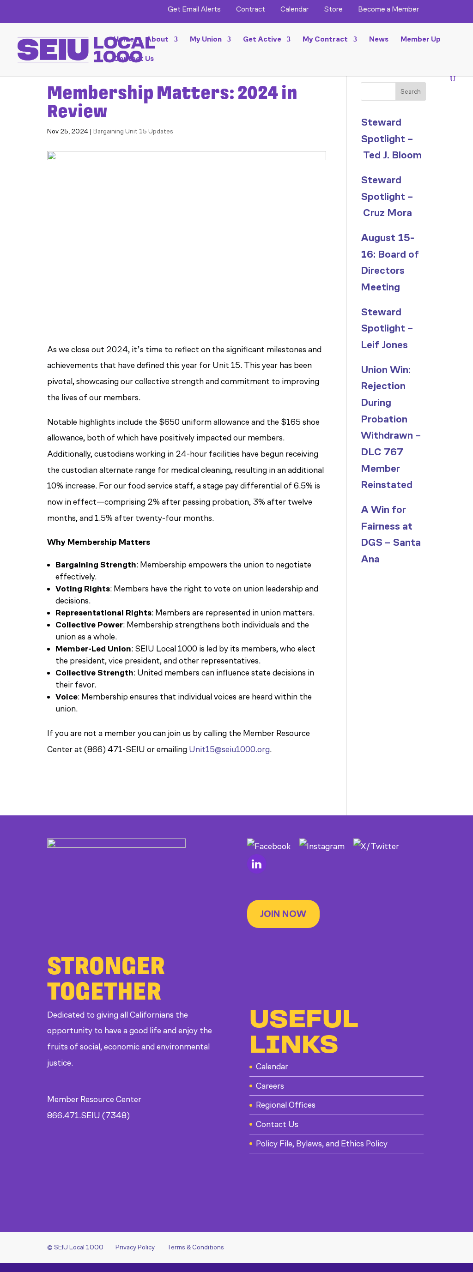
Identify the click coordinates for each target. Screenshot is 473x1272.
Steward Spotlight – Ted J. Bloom (391, 138)
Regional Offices (285, 1105)
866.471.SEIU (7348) (88, 1115)
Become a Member (388, 9)
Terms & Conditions (195, 1247)
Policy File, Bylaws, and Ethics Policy (322, 1144)
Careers (270, 1086)
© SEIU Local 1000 (75, 1247)
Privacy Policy (135, 1247)
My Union (206, 39)
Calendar (294, 9)
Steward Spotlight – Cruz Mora (387, 196)
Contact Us (134, 59)
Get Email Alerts (194, 9)
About (157, 39)
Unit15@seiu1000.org (229, 749)
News (378, 39)
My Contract (325, 39)
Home (124, 39)
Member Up (420, 39)
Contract (250, 9)
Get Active (262, 39)
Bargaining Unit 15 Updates (133, 131)
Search (410, 92)
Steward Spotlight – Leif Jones (387, 328)
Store (333, 9)
